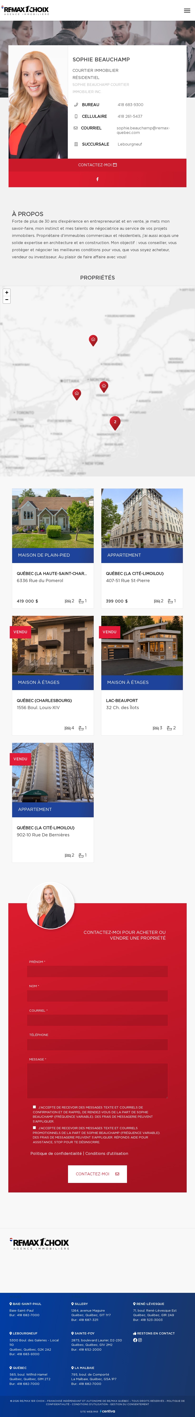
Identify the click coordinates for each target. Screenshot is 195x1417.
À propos (79, 1296)
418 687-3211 (88, 1320)
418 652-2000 (90, 1349)
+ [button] (6, 292)
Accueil (16, 1296)
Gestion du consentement (129, 1404)
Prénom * (37, 962)
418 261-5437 (130, 116)
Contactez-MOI (93, 1174)
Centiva (107, 1411)
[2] (115, 430)
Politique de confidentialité (56, 1154)
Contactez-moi (95, 165)
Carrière (140, 1296)
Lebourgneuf (130, 144)
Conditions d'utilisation (106, 1154)
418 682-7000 (28, 1315)
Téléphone (38, 1035)
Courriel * (38, 1010)
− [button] (6, 300)
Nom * (34, 986)
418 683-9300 (130, 105)
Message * (37, 1059)
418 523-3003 (152, 1320)
